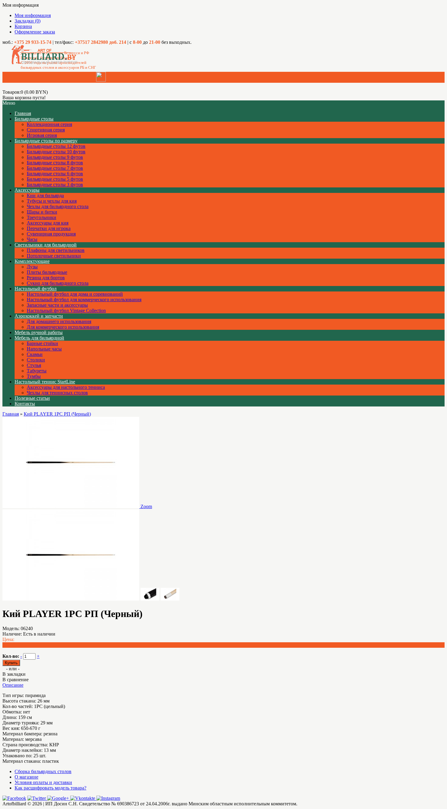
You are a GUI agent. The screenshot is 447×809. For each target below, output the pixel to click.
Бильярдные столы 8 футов (55, 162)
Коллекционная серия (49, 124)
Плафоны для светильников (56, 250)
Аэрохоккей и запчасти (39, 316)
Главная (10, 414)
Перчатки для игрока (49, 228)
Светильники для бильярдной (46, 244)
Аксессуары (27, 190)
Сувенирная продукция (51, 233)
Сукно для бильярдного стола (57, 283)
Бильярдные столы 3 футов (55, 184)
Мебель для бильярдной (39, 337)
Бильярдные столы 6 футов (55, 173)
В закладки (14, 674)
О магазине (26, 776)
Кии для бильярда (45, 195)
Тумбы (34, 376)
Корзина (23, 26)
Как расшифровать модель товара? (50, 787)
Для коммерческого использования (63, 327)
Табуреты (37, 370)
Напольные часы (44, 348)
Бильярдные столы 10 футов (56, 151)
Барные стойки (42, 343)
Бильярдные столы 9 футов (55, 157)
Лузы (32, 266)
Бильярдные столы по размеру (46, 140)
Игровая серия (42, 135)
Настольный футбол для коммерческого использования (84, 299)
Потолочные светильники (54, 255)
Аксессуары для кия (47, 222)
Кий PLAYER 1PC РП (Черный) (57, 414)
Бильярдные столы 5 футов (55, 179)
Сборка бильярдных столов (43, 771)
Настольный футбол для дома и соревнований (75, 294)
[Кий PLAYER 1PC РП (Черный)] (70, 599)
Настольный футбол (36, 288)
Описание (12, 685)
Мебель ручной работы (39, 332)
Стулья (34, 365)
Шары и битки (42, 211)
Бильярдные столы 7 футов (55, 168)
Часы (32, 239)
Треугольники (41, 217)
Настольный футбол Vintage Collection (66, 310)
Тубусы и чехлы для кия (52, 201)
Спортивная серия (46, 129)
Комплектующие (32, 261)
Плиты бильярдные (47, 272)
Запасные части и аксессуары (57, 305)
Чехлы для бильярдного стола (57, 206)
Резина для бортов (46, 277)
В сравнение (15, 679)
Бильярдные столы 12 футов (56, 146)
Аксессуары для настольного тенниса (66, 387)
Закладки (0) (27, 20)
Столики (36, 359)
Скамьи (35, 354)
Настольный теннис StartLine (45, 381)
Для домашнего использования (59, 321)
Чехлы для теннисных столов (57, 392)
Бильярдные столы (34, 118)
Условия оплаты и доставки (43, 782)
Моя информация (33, 15)
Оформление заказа (35, 31)
